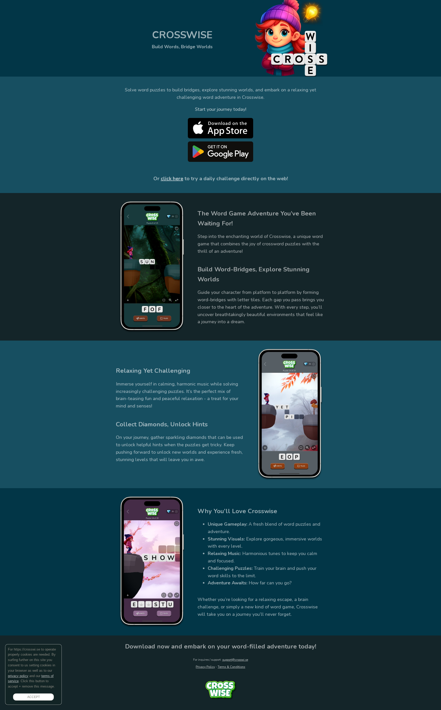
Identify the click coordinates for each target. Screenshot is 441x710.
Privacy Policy (205, 667)
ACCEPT (33, 697)
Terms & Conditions (231, 667)
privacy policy (18, 676)
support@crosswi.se (235, 660)
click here (172, 178)
